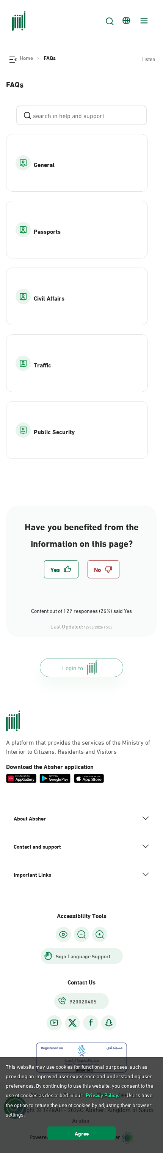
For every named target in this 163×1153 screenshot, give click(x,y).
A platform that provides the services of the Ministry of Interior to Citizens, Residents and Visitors (78, 746)
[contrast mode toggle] (63, 934)
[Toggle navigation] (143, 21)
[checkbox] (61, 569)
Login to (72, 667)
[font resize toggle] (81, 934)
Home (26, 58)
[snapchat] (108, 1022)
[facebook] (90, 1022)
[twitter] (72, 1022)
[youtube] (54, 1022)
